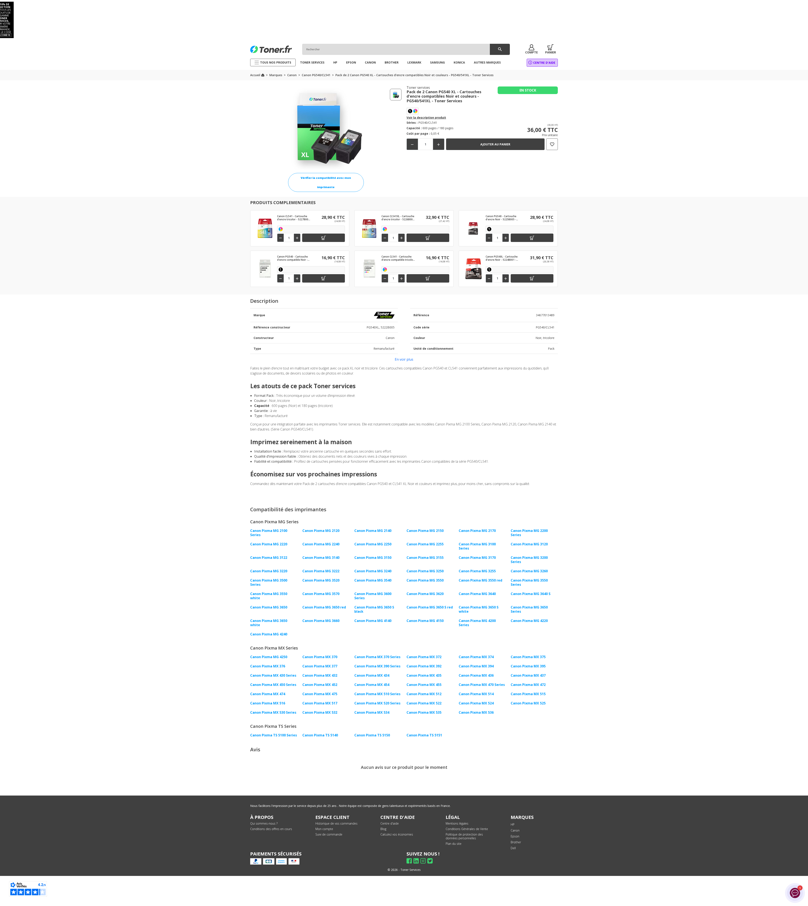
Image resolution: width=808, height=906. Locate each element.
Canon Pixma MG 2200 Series (529, 532)
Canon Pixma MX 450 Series (273, 684)
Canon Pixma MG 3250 (425, 571)
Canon (515, 830)
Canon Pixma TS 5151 (424, 735)
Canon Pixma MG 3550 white (268, 595)
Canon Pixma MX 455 (424, 684)
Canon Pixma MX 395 (528, 666)
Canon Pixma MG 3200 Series (529, 559)
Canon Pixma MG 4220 (529, 620)
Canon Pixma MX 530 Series (273, 712)
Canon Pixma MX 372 (424, 657)
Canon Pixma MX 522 (424, 703)
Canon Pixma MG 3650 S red (430, 607)
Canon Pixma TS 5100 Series (273, 735)
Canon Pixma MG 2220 (268, 544)
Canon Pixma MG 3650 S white (478, 609)
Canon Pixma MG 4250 (268, 657)
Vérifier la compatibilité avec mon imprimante (326, 182)
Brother (516, 842)
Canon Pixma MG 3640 (477, 593)
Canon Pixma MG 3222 (320, 571)
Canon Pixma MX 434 (371, 675)
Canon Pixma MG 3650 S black (374, 609)
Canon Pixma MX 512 (424, 694)
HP (512, 824)
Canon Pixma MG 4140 (372, 620)
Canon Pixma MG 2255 (425, 544)
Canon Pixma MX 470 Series (482, 684)
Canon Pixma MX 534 (371, 712)
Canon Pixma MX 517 (319, 703)
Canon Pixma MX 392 (424, 666)
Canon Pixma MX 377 (319, 666)
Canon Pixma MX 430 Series (273, 675)
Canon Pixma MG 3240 (372, 571)
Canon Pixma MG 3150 (372, 557)
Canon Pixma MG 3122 (268, 557)
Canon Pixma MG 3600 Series (372, 595)
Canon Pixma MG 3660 (320, 620)
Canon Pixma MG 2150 (425, 530)
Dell (513, 848)
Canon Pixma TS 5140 (320, 735)
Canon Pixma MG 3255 (477, 571)
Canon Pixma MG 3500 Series (268, 582)
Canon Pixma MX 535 (424, 712)
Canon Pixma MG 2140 (372, 530)
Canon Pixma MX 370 (319, 657)
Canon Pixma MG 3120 (529, 544)
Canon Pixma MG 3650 (268, 607)
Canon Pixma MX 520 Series (377, 703)
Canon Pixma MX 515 (528, 694)
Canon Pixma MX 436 (476, 675)
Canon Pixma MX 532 (319, 712)
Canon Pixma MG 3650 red (324, 607)
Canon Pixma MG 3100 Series (477, 546)
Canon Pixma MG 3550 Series (529, 582)
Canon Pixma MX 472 (528, 684)
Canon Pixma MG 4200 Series (477, 622)
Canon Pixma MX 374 (476, 657)
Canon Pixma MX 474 (267, 694)
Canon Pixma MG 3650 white (268, 622)
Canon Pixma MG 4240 (268, 634)
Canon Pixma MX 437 (528, 675)
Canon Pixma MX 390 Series (377, 666)
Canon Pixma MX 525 (528, 703)
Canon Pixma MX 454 (371, 684)
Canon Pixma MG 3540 (372, 580)
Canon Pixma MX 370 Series (377, 657)
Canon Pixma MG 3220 (268, 571)
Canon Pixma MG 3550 (425, 580)
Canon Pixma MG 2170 (477, 530)
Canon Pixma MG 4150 (425, 620)
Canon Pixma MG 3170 (477, 557)
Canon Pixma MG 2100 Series (268, 532)
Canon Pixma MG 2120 (320, 530)
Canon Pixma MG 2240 (320, 544)
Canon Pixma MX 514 (476, 694)
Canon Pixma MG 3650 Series (529, 609)
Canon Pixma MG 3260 (529, 571)
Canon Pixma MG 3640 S (530, 593)
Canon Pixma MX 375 (528, 657)
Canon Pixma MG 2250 (372, 544)
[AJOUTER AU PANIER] (323, 238)
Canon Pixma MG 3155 (425, 557)
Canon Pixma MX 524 (476, 703)
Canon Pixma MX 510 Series (377, 694)
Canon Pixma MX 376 (267, 666)
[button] (531, 49)
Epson (515, 836)
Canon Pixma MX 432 (319, 675)
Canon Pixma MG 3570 (320, 593)
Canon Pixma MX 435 (424, 675)
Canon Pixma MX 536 (476, 712)
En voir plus (404, 359)
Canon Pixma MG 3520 (320, 580)
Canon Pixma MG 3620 (425, 593)
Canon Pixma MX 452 (319, 684)
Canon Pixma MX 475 (319, 694)
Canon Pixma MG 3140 (320, 557)
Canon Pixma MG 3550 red (480, 580)
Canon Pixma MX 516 (267, 703)
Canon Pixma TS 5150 (372, 735)
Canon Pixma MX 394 (476, 666)
